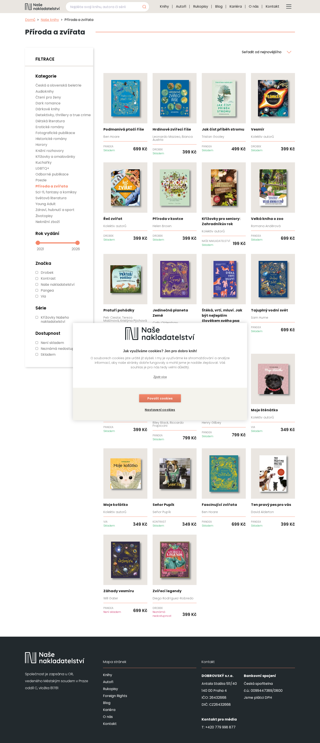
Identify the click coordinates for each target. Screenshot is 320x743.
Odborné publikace (52, 174)
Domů (30, 19)
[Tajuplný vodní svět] (273, 293)
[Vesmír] (273, 112)
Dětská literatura (50, 121)
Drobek (47, 272)
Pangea (47, 290)
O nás (254, 6)
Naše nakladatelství (58, 284)
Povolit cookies (160, 398)
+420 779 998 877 (220, 727)
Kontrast (48, 278)
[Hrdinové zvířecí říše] (175, 114)
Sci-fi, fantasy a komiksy (56, 192)
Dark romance (48, 103)
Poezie (41, 180)
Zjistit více (160, 377)
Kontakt (272, 6)
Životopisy (44, 216)
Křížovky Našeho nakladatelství (55, 319)
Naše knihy (50, 19)
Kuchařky (43, 162)
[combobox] (107, 7)
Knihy (164, 6)
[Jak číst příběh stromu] (224, 112)
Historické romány (51, 139)
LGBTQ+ (42, 168)
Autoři (181, 6)
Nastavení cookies (160, 410)
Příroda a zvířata (51, 186)
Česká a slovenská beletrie (58, 85)
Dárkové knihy (47, 109)
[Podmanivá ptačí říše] (125, 112)
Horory (41, 145)
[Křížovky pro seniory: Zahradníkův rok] (224, 204)
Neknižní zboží (47, 222)
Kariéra (235, 6)
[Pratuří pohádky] (125, 295)
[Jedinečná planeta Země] (175, 296)
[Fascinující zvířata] (224, 488)
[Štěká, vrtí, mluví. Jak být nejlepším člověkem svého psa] (224, 300)
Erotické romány (49, 127)
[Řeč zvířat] (125, 202)
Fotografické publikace (55, 133)
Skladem (48, 354)
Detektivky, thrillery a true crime (63, 115)
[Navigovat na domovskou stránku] (42, 6)
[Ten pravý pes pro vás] (273, 488)
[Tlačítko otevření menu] (289, 6)
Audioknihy (44, 91)
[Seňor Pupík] (175, 488)
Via (43, 296)
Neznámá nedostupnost (61, 349)
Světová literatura (50, 198)
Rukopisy (200, 6)
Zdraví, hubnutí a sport (54, 210)
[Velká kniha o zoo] (273, 202)
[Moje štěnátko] (273, 393)
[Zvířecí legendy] (175, 576)
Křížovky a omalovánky (55, 157)
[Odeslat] (144, 7)
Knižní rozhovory (49, 151)
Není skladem (52, 343)
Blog (218, 6)
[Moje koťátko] (125, 488)
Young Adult (45, 204)
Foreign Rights (115, 695)
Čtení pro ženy (48, 97)
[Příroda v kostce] (175, 202)
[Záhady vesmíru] (125, 574)
